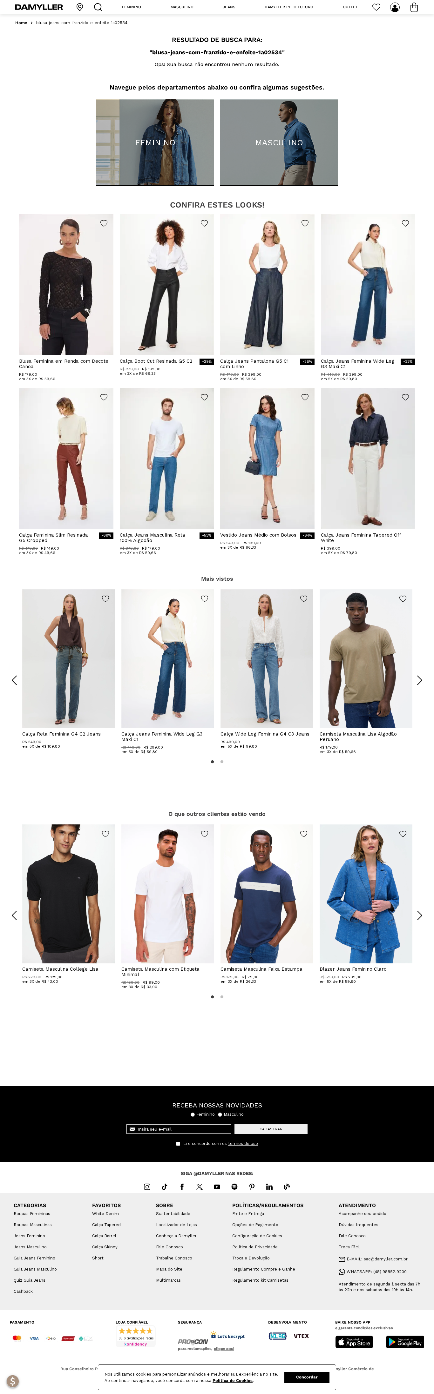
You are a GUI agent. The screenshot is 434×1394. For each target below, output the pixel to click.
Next (415, 676)
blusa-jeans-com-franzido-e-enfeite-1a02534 (81, 23)
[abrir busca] (99, 7)
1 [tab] (212, 762)
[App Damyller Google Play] (405, 1343)
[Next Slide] (419, 680)
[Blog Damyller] (287, 1187)
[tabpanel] (68, 669)
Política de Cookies (233, 1380)
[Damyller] (39, 7)
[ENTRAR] (395, 7)
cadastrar (271, 1129)
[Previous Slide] (14, 680)
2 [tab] (222, 762)
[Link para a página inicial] (21, 23)
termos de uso (243, 1143)
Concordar (307, 1377)
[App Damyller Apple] (354, 1343)
